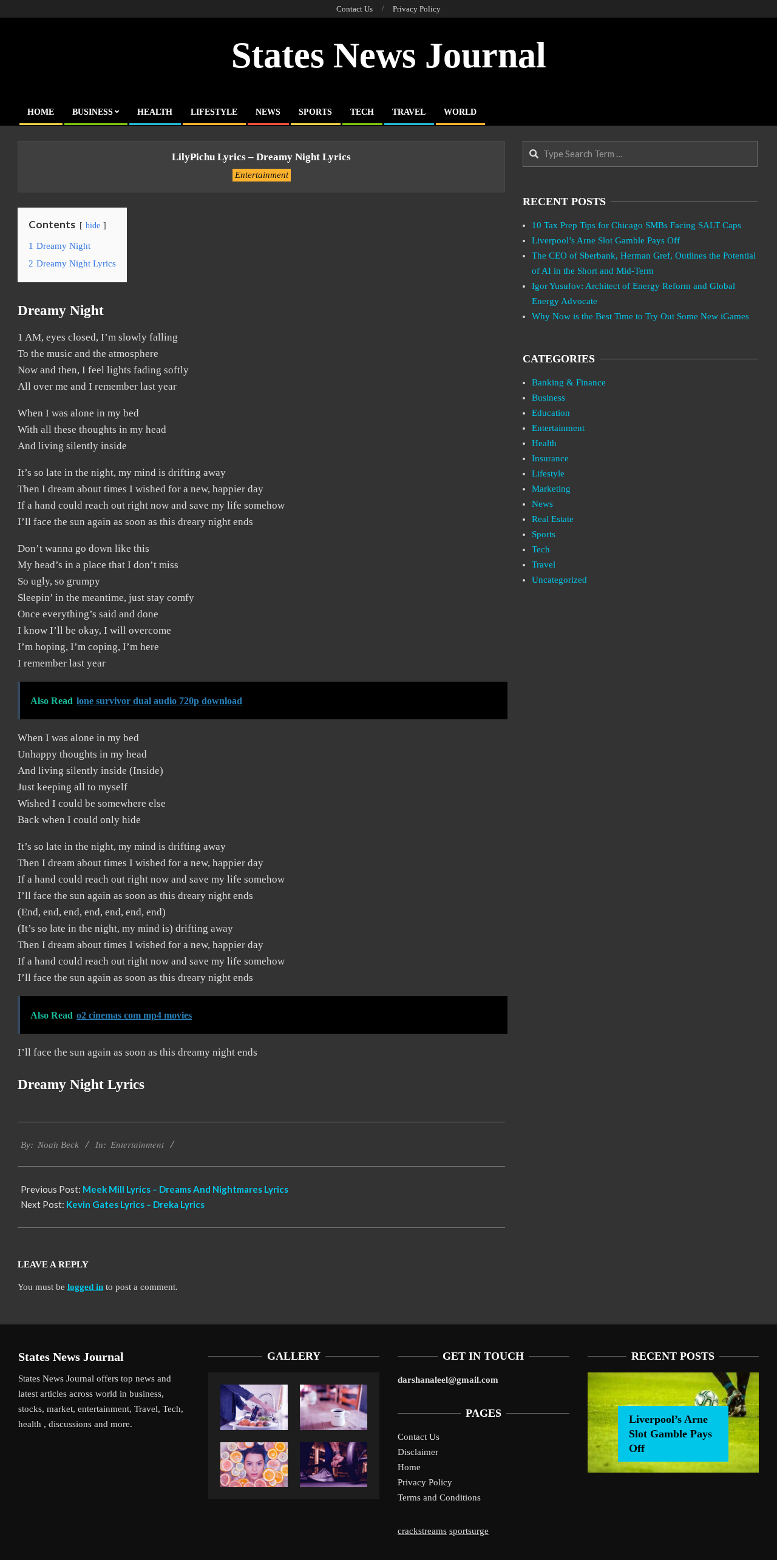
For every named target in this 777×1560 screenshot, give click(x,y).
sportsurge (469, 1531)
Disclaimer (418, 1452)
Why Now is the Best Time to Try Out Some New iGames (640, 316)
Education (551, 413)
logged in (85, 1287)
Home (409, 1467)
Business (548, 397)
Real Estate (553, 519)
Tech (541, 549)
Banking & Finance (569, 382)
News (542, 504)
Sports (543, 534)
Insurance (550, 458)
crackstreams (422, 1531)
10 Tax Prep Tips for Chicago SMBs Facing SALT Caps (636, 225)
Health (544, 443)
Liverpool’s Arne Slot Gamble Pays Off (606, 240)
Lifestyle (548, 473)
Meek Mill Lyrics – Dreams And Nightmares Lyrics (185, 1189)
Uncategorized (559, 580)
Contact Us (418, 1437)
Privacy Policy (425, 1482)
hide (93, 225)
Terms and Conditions (439, 1497)
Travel (543, 564)
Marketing (551, 488)
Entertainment (261, 175)
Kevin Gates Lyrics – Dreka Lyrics (135, 1204)
